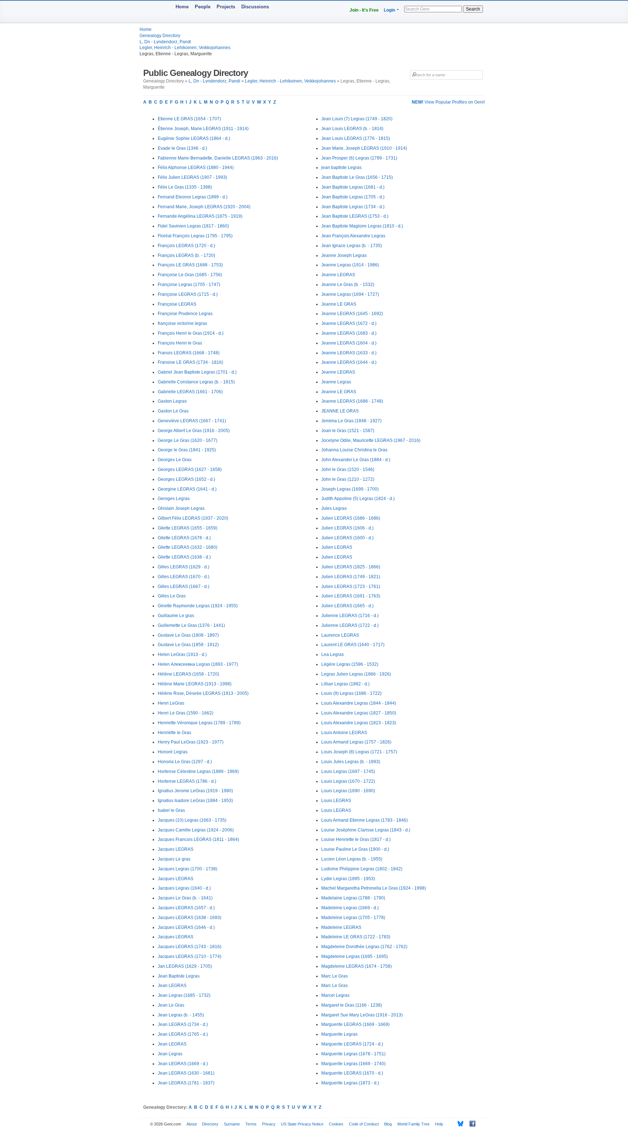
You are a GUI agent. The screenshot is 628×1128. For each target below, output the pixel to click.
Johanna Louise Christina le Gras (354, 449)
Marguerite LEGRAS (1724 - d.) (352, 1044)
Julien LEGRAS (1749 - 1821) (350, 576)
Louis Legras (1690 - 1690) (348, 790)
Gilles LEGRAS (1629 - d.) (183, 566)
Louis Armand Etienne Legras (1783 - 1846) (364, 820)
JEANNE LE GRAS (340, 411)
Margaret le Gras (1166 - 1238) (351, 1005)
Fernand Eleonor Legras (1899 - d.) (193, 197)
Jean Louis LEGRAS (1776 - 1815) (355, 138)
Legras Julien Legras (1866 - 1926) (356, 674)
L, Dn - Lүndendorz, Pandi (165, 41)
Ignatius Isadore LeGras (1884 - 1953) (195, 800)
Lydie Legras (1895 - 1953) (348, 878)
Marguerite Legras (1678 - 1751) (353, 1053)
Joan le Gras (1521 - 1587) (347, 430)
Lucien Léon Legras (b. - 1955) (351, 859)
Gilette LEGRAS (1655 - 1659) (187, 528)
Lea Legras (332, 654)
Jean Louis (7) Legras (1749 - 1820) (356, 118)
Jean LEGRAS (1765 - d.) (183, 1034)
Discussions (255, 6)
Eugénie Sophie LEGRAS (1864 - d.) (194, 138)
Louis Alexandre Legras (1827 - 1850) (358, 713)
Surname (232, 1124)
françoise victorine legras (182, 323)
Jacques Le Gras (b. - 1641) (185, 898)
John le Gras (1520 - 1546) (347, 469)
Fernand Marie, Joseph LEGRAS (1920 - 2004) (204, 206)
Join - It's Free (364, 10)
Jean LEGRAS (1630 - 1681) (186, 1073)
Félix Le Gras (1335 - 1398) (185, 187)
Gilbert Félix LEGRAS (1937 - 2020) (193, 518)
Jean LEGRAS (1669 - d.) (183, 1063)
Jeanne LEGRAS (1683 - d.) (349, 333)
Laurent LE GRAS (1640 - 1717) (353, 644)
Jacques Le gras (174, 859)
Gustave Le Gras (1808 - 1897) (188, 635)
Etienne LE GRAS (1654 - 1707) (189, 118)
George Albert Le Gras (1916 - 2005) (194, 430)
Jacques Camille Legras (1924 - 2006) (196, 830)
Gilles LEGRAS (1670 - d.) (183, 576)
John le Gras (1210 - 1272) (347, 479)
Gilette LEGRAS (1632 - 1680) (187, 547)
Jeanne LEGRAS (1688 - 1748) (352, 401)
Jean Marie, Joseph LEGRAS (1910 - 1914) (364, 148)
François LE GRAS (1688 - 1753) (190, 264)
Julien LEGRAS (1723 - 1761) (350, 586)
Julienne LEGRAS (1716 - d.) (350, 615)
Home (182, 6)
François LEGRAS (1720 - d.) (186, 245)
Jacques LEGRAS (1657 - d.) (186, 907)
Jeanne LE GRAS (338, 304)
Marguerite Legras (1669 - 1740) (353, 1063)
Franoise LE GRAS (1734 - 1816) (190, 362)
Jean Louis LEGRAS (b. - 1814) (352, 128)
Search (473, 9)
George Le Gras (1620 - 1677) (187, 440)
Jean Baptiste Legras (179, 976)
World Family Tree (413, 1124)
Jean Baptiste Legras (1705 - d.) (353, 197)
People (202, 6)
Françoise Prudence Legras (185, 313)
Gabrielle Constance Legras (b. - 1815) (196, 381)
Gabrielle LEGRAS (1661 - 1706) (190, 391)
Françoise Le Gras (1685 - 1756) (190, 274)
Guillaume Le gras (176, 615)
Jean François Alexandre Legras (353, 235)
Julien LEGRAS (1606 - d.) (347, 528)
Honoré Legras (173, 751)
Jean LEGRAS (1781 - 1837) (186, 1082)
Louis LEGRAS (336, 800)
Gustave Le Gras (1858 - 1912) (188, 644)
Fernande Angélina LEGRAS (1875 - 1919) (200, 216)
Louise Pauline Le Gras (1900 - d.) (355, 849)
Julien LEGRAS (336, 547)
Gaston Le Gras (173, 411)
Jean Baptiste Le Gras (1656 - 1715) (357, 177)
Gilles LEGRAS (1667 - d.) (183, 586)
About (191, 1124)
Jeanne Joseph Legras (344, 255)
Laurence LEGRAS (340, 635)
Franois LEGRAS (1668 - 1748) (189, 352)
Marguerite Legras (339, 1034)
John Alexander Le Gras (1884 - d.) (355, 459)
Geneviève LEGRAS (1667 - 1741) (192, 420)
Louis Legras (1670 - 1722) (348, 781)
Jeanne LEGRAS (338, 274)
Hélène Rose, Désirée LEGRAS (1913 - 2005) (203, 693)
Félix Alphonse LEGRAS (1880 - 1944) (196, 167)
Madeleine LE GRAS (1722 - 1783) (355, 936)
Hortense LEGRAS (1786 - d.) (187, 781)
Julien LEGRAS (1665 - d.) (347, 605)
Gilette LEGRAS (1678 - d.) (184, 537)
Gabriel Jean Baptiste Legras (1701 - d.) (197, 372)
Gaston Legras (172, 401)
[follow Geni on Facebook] (470, 1123)
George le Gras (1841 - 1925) (187, 449)
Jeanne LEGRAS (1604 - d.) (349, 343)
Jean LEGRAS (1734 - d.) (183, 1024)
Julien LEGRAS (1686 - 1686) (350, 518)
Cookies (336, 1124)
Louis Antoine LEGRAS (344, 732)
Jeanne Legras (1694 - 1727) (350, 294)
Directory (210, 1124)
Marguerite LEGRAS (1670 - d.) (352, 1073)
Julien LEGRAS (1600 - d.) (347, 537)
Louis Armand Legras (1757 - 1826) (356, 742)
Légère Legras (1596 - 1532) (349, 664)
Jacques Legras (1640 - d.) (184, 888)
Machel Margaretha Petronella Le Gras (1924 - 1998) (373, 888)
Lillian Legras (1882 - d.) (345, 683)
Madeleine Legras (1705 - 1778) (353, 917)
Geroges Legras (174, 498)
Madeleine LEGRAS (341, 927)
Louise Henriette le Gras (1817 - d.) (356, 839)
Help (439, 1124)
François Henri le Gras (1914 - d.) (191, 333)
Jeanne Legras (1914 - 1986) (350, 264)
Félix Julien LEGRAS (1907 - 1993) (192, 177)
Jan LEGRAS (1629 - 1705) (185, 966)
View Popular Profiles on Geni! (448, 102)
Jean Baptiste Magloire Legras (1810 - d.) (362, 226)
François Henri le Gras (180, 343)
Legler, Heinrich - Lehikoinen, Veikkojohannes (185, 47)
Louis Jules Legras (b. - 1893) (350, 761)
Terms (251, 1124)
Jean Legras (170, 1053)
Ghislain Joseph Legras (181, 508)
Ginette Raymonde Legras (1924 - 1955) (198, 605)
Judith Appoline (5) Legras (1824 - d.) (358, 498)
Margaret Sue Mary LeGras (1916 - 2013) (362, 1015)
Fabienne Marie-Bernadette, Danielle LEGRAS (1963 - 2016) (218, 158)
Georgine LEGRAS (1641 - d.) (187, 489)
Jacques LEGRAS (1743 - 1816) (189, 946)
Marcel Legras (335, 995)
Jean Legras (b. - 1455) (181, 1015)
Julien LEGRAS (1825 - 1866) (350, 566)
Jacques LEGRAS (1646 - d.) (186, 927)
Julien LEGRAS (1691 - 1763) (350, 596)
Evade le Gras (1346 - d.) (182, 148)
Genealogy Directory (160, 35)
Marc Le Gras (334, 976)
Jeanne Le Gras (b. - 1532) (347, 284)
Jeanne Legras (336, 381)
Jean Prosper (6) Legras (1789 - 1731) (359, 158)
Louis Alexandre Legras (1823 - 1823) (358, 722)
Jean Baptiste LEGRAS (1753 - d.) (355, 216)
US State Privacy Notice (302, 1124)
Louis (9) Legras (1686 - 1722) (351, 693)
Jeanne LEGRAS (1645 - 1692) (352, 313)
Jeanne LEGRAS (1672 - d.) (349, 323)
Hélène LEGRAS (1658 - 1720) (188, 674)
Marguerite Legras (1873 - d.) (350, 1082)
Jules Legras (334, 508)
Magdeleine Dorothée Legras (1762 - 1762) (364, 946)
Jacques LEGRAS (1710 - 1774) (189, 956)
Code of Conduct (364, 1124)
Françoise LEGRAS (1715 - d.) (188, 294)
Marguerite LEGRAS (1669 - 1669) (355, 1024)
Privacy (268, 1124)
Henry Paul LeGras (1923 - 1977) (191, 742)
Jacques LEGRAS (175, 849)
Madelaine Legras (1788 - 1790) (353, 898)
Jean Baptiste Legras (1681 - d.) (353, 187)
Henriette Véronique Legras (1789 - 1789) (199, 722)
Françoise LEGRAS (177, 304)
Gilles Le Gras (172, 596)
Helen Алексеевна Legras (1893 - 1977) (198, 664)
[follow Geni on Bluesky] (458, 1123)
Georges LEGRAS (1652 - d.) (186, 479)
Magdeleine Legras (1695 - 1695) (354, 956)
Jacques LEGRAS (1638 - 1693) (189, 917)
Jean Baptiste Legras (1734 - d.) (353, 206)
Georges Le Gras (175, 459)
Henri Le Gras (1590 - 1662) (185, 713)
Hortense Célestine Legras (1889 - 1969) (198, 771)
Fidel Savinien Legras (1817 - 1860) (193, 226)
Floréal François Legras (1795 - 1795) (195, 235)
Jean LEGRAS (172, 985)
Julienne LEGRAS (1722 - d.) (350, 625)
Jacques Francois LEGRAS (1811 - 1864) (198, 839)
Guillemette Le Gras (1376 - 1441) (191, 625)
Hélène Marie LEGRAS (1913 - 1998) (195, 683)
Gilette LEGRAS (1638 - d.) (184, 557)
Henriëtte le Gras (174, 732)
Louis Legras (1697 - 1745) (348, 771)
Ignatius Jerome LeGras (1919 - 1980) (195, 790)
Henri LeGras (171, 703)
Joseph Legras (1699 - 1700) (350, 489)
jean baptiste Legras (341, 167)
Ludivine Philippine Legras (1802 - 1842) (361, 868)
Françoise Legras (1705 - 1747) (189, 284)
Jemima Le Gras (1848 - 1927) (351, 420)
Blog (388, 1124)
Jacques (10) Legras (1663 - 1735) (192, 820)
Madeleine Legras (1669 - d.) (350, 907)
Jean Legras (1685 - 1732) (184, 995)
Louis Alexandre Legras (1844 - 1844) (358, 703)
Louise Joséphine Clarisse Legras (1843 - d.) (365, 830)
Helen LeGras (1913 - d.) (182, 654)
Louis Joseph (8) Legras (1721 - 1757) (359, 751)
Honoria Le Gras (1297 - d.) (185, 761)
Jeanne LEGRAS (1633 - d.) (349, 352)
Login (389, 10)
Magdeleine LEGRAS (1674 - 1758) (356, 966)
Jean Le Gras (171, 1005)
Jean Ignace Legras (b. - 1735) (351, 245)
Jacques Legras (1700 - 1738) (187, 868)
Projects (226, 6)
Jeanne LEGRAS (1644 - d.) (349, 362)
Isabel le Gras (171, 810)
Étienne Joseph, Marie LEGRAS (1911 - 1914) (203, 128)
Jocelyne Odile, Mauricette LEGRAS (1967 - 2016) (370, 440)
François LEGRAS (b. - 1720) (186, 255)
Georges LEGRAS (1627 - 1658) (190, 469)
